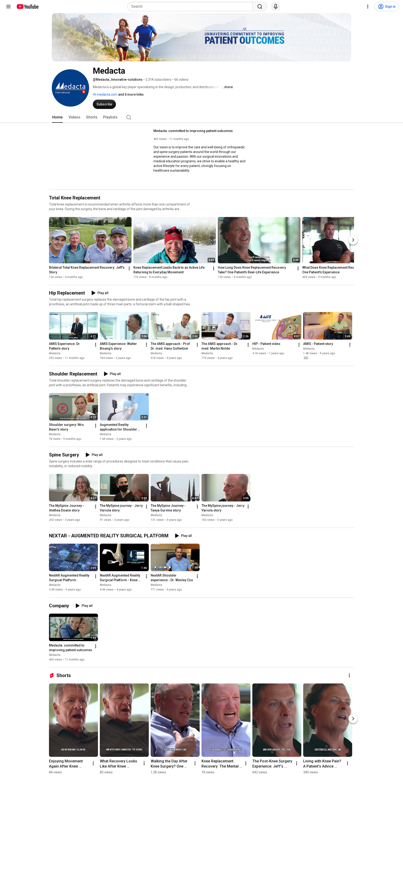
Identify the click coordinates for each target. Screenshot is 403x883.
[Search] (259, 6)
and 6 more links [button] (131, 94)
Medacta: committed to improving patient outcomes (193, 131)
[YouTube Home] (27, 6)
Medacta (54, 353)
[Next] (353, 240)
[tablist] (201, 117)
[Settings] (368, 6)
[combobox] (191, 6)
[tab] (57, 117)
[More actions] (129, 268)
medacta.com (106, 94)
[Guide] (8, 6)
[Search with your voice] (275, 6)
